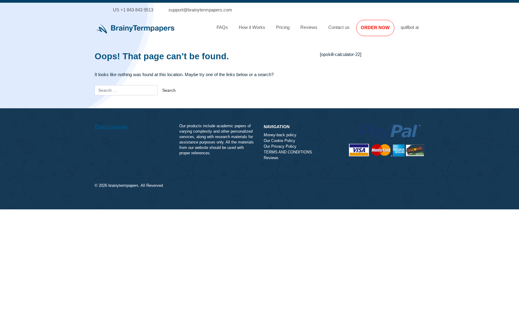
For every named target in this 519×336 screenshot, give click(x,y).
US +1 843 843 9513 (133, 9)
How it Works (252, 27)
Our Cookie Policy (279, 141)
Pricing (283, 27)
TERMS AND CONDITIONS (288, 152)
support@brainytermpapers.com (200, 9)
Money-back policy (280, 135)
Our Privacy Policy (280, 146)
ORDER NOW (375, 27)
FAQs (222, 27)
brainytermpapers (123, 185)
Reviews (308, 27)
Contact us (339, 27)
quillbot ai (410, 27)
